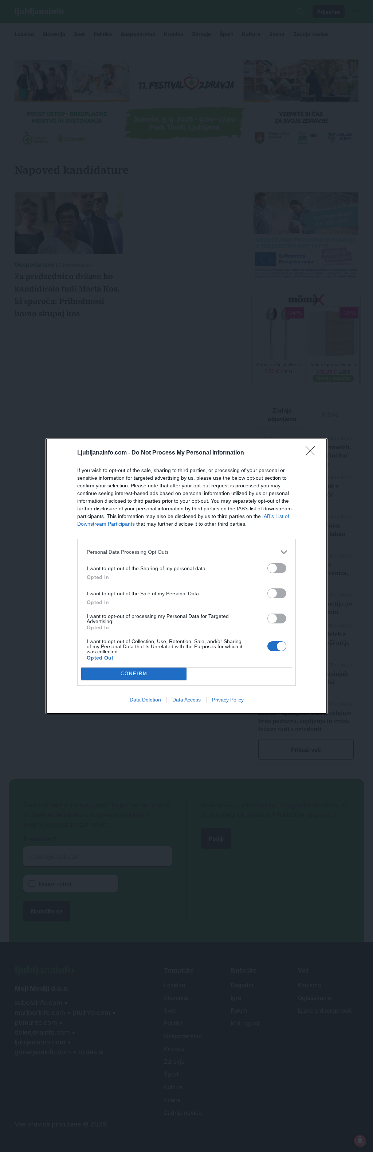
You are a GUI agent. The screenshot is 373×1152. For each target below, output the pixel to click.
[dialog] (186, 576)
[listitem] (186, 552)
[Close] (312, 453)
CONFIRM (134, 673)
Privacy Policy (228, 700)
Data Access (186, 700)
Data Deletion (145, 700)
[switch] (276, 568)
